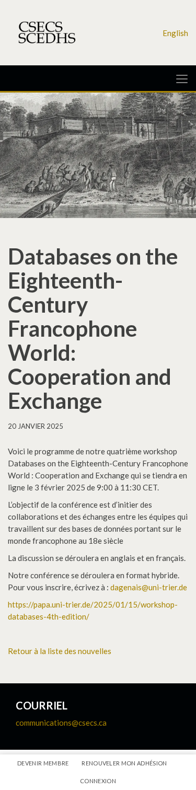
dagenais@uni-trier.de (148, 587)
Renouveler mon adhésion (124, 763)
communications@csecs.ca (61, 722)
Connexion (98, 780)
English (175, 33)
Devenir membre (43, 763)
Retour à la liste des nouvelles (59, 651)
